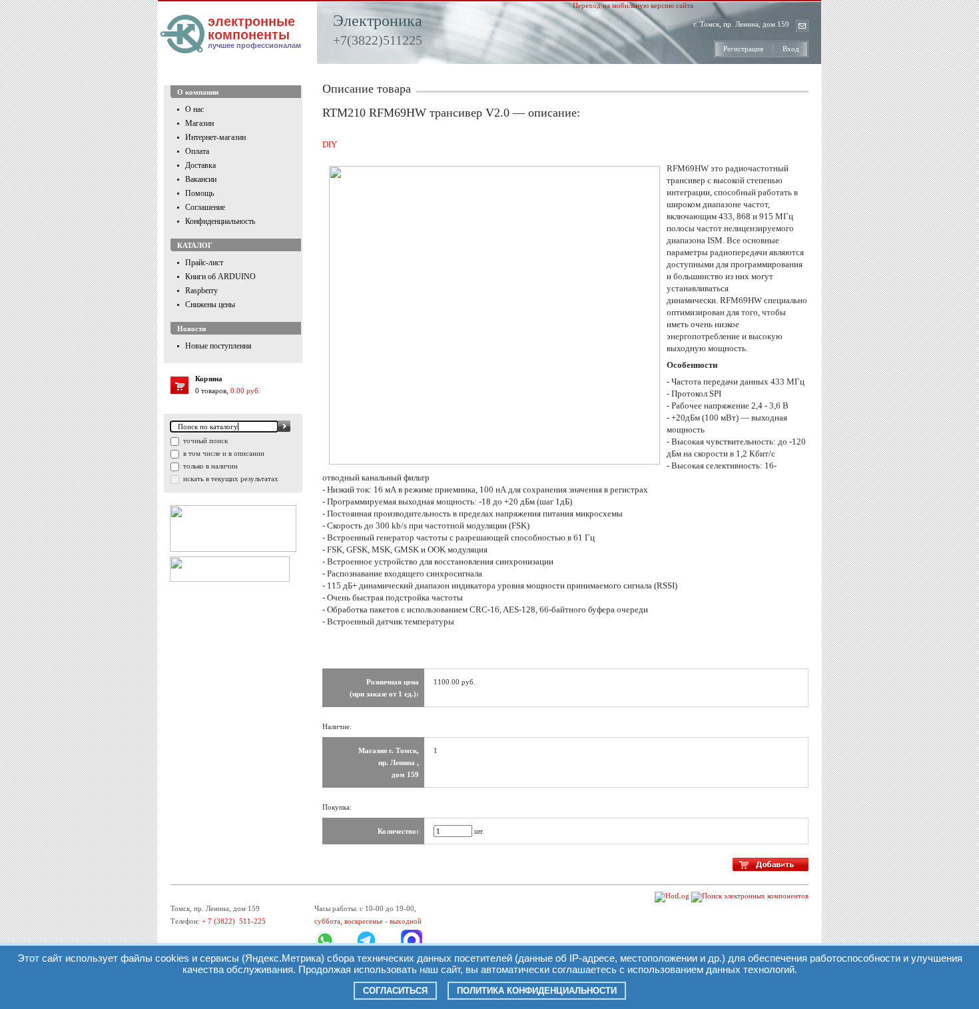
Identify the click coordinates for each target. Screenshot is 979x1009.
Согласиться (395, 991)
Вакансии (200, 179)
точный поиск (204, 441)
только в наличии (209, 466)
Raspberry (201, 290)
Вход (791, 49)
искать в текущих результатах (229, 479)
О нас (194, 109)
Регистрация (743, 49)
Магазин (199, 123)
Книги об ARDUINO (220, 276)
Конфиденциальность (220, 221)
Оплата (197, 151)
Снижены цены (210, 304)
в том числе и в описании (222, 453)
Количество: (398, 831)
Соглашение (205, 207)
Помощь (199, 193)
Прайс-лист (204, 262)
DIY (329, 144)
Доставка (200, 165)
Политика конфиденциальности (537, 991)
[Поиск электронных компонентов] (750, 896)
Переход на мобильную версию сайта (633, 5)
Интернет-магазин (215, 137)
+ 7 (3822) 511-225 (234, 921)
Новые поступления (218, 346)
